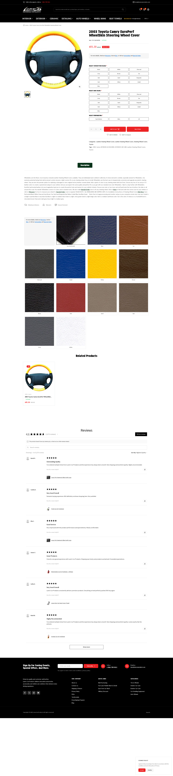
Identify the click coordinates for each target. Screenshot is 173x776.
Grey (98, 73)
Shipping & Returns (33, 205)
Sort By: (133, 453)
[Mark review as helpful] (145, 469)
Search (148, 712)
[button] (57, 434)
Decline (150, 770)
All (139, 119)
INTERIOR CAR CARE (121, 147)
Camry (98, 147)
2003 (94, 147)
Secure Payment (63, 205)
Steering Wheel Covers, (141, 142)
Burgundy (139, 77)
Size (116, 55)
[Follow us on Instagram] (34, 693)
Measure (32, 192)
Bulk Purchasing (102, 683)
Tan (139, 73)
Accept (142, 770)
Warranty (48, 205)
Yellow (118, 82)
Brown (118, 73)
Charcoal (139, 69)
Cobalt (139, 82)
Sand (119, 77)
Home (26, 25)
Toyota (91, 144)
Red (99, 82)
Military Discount (103, 691)
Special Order (137, 55)
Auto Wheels (134, 694)
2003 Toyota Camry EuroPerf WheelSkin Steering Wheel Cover (38, 397)
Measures (108, 55)
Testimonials (75, 697)
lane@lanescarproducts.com (142, 2)
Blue (99, 86)
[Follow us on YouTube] (38, 693)
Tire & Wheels (135, 683)
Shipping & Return (77, 688)
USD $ (146, 18)
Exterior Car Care (135, 688)
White (118, 69)
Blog (73, 703)
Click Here (140, 192)
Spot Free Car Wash (104, 688)
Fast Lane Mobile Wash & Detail (107, 685)
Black (98, 69)
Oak (99, 77)
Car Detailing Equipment (138, 691)
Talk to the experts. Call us (38, 2)
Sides (118, 119)
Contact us (75, 685)
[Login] (148, 9)
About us (74, 683)
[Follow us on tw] (29, 693)
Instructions (127, 55)
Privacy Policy (75, 691)
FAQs (73, 694)
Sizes (114, 189)
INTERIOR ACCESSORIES (108, 147)
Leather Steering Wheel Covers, (106, 142)
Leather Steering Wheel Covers (136, 147)
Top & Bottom (98, 119)
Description (85, 165)
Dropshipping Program (78, 700)
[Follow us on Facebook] (25, 693)
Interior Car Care (135, 685)
